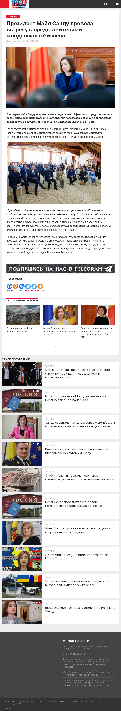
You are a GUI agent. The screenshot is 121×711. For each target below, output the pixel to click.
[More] (40, 285)
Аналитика (86, 701)
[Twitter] (34, 285)
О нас (99, 701)
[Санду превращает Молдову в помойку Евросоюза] (23, 323)
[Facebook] (9, 285)
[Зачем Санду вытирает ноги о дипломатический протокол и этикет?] (60, 323)
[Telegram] (28, 285)
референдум (32, 290)
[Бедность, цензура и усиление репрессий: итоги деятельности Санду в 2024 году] (98, 323)
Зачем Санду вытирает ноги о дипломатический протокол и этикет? (59, 331)
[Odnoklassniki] (15, 285)
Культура (73, 701)
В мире (61, 701)
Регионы (50, 701)
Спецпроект (14, 704)
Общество (36, 701)
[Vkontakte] (22, 285)
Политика (22, 701)
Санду (45, 290)
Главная (9, 701)
